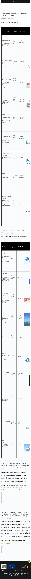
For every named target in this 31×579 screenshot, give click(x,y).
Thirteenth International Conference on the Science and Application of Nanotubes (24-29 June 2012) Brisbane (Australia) (15, 514)
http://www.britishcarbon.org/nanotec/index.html (11, 489)
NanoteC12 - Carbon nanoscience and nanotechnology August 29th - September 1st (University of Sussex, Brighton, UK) (15, 465)
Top (29, 561)
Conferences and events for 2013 (12, 231)
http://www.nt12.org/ (5, 543)
